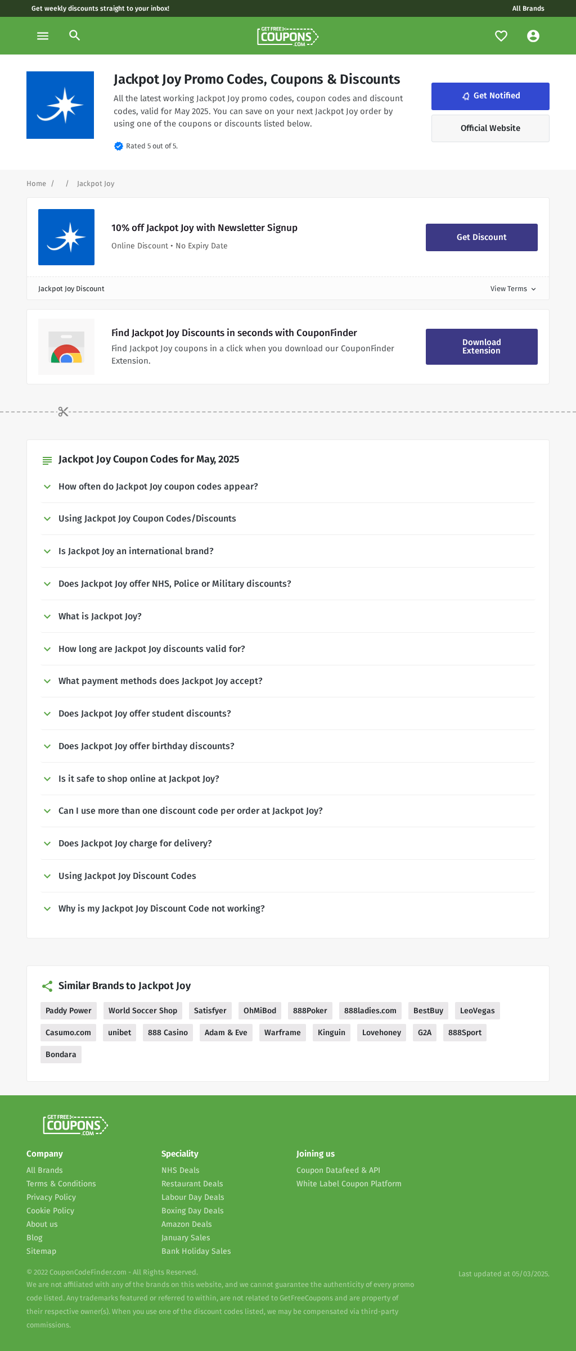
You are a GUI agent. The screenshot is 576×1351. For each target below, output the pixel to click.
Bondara (61, 1054)
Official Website (490, 128)
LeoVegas (477, 1010)
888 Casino (168, 1032)
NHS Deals (180, 1170)
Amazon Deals (186, 1224)
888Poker (310, 1010)
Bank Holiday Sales (196, 1251)
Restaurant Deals (192, 1184)
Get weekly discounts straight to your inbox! (100, 8)
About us (42, 1224)
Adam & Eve (226, 1032)
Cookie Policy (50, 1211)
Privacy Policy (51, 1197)
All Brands (528, 8)
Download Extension (481, 346)
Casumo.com (68, 1032)
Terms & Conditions (61, 1184)
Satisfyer (210, 1010)
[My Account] (533, 36)
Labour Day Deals (192, 1197)
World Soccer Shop (143, 1010)
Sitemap (41, 1251)
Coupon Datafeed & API (338, 1170)
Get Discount (482, 237)
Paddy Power (69, 1010)
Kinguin (331, 1032)
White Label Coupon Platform (349, 1184)
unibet (119, 1032)
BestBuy (428, 1010)
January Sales (185, 1238)
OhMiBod (260, 1010)
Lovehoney (381, 1032)
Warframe (282, 1032)
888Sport (465, 1032)
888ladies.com (370, 1010)
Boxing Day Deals (192, 1211)
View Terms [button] (514, 288)
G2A (424, 1032)
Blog (34, 1238)
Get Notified (490, 95)
